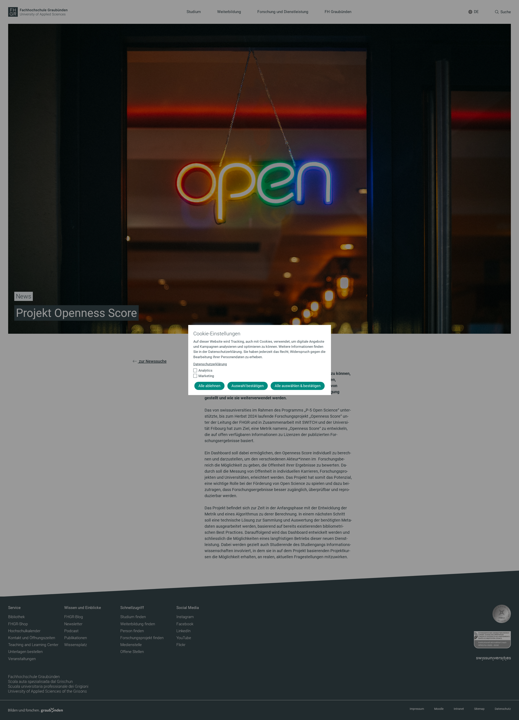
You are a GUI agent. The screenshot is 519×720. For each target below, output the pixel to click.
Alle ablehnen (209, 386)
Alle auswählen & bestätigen (298, 386)
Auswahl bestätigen (247, 386)
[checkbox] (257, 370)
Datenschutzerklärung (210, 364)
